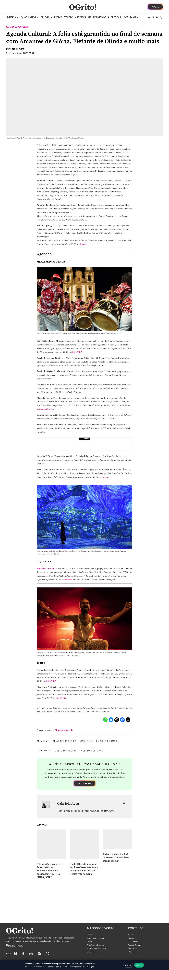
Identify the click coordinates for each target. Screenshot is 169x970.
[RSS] (157, 17)
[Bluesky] (149, 17)
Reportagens (101, 17)
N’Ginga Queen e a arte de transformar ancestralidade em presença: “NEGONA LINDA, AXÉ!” (50, 871)
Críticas (116, 17)
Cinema (45, 17)
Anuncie (90, 942)
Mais (133, 17)
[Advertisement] (74, 905)
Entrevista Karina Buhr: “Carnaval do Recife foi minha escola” (116, 857)
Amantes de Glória (64, 741)
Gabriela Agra (17, 48)
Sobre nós (91, 935)
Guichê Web (76, 352)
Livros (58, 17)
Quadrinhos (28, 17)
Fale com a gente (64, 730)
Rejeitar (128, 965)
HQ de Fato (133, 952)
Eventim (68, 579)
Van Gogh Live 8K (45, 568)
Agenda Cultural (92, 751)
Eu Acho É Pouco (106, 741)
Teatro (68, 17)
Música (11, 17)
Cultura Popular (17, 26)
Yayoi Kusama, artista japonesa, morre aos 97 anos (82, 446)
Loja (125, 17)
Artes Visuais (83, 17)
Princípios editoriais (95, 945)
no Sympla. (104, 476)
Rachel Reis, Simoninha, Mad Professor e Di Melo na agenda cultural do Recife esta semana (84, 869)
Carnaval (86, 741)
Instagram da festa (45, 408)
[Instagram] (153, 17)
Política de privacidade (96, 948)
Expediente (91, 952)
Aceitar (139, 965)
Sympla (83, 243)
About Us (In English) (95, 938)
